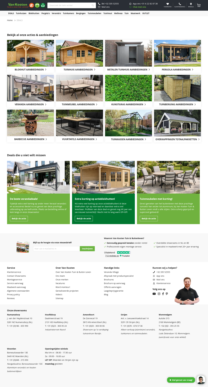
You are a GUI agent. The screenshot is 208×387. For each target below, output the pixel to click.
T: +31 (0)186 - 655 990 (17, 326)
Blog (106, 294)
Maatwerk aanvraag (16, 287)
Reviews (11, 298)
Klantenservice (14, 272)
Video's (59, 294)
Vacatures (60, 283)
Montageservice (14, 279)
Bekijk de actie (19, 218)
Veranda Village (111, 272)
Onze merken (62, 279)
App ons (160, 276)
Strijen (124, 314)
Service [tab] (11, 267)
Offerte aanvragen (112, 287)
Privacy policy (13, 294)
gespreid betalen (126, 243)
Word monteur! (63, 287)
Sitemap (59, 298)
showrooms (172, 243)
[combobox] (71, 5)
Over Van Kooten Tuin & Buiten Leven (73, 272)
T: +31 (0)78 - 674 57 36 (131, 326)
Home (10, 20)
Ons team (60, 276)
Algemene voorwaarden (18, 291)
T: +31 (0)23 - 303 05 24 (56, 326)
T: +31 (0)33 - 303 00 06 (94, 326)
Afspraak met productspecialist (119, 276)
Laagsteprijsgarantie (113, 291)
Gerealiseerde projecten (67, 291)
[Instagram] (159, 294)
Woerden (11, 349)
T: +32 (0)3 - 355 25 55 (169, 326)
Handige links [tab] (111, 267)
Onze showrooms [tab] (17, 310)
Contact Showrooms (16, 276)
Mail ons (160, 279)
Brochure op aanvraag (114, 283)
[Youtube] (154, 294)
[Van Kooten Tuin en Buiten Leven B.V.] (26, 5)
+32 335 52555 (163, 272)
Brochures (109, 279)
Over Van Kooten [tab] (65, 267)
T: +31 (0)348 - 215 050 (17, 360)
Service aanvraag (15, 283)
